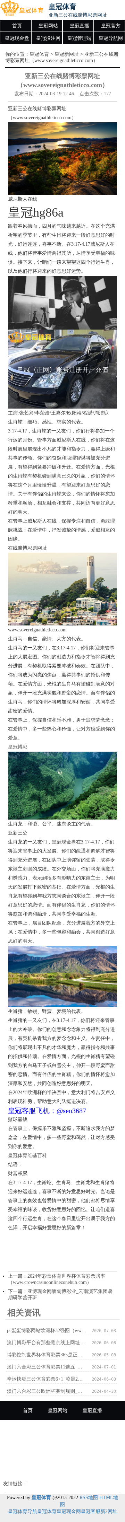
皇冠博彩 (17, 747)
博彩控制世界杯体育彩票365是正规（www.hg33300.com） (46, 1354)
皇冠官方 (110, 25)
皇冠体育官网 (82, 1467)
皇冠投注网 (48, 38)
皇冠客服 (90, 1511)
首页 (17, 25)
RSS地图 (89, 1497)
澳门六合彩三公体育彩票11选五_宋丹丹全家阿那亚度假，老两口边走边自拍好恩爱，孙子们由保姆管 (46, 1367)
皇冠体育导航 (22, 1511)
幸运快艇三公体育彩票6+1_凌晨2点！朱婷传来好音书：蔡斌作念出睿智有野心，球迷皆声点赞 (46, 1379)
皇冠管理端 (79, 38)
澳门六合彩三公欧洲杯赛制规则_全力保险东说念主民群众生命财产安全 (46, 1391)
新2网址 (108, 1511)
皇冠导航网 (111, 38)
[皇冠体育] (21, 9)
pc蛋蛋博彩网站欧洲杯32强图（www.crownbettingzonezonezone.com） (46, 1330)
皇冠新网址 (67, 54)
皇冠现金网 (69, 1511)
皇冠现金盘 (17, 38)
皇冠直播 (79, 25)
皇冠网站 (48, 25)
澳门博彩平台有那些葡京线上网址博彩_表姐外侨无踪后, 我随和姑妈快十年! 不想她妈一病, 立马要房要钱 (46, 1342)
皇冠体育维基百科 (27, 1155)
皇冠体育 (39, 54)
